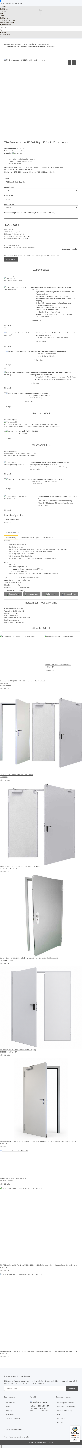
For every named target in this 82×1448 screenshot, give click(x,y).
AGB (58, 1414)
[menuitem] (3, 7)
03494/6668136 (43, 1408)
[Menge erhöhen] (76, 527)
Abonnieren (71, 1388)
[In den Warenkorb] (6, 57)
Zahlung (9, 1411)
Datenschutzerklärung (42, 1381)
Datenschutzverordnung (66, 1407)
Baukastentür (35, 578)
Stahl (19, 585)
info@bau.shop (43, 1410)
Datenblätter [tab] (10, 591)
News (8, 1407)
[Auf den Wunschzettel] (74, 62)
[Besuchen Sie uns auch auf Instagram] (6, 1433)
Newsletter (10, 1414)
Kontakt (60, 1422)
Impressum (61, 1418)
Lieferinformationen (13, 1418)
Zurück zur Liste (9, 44)
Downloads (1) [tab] (48, 538)
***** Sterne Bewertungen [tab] (29, 538)
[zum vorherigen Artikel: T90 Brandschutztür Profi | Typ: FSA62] (6, 50)
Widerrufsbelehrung (64, 1411)
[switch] (0, 1)
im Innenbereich (24, 580)
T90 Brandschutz (24, 578)
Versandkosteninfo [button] (28, 247)
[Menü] (78, 1426)
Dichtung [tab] (22, 591)
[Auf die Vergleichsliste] (69, 62)
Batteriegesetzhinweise (65, 1403)
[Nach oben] (1, 1446)
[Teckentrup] (17, 153)
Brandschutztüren (18, 151)
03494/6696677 (43, 1406)
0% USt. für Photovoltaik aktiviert (11, 3)
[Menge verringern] (6, 527)
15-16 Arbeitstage (24, 587)
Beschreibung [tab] (11, 538)
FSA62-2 (20, 582)
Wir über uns (10, 1403)
